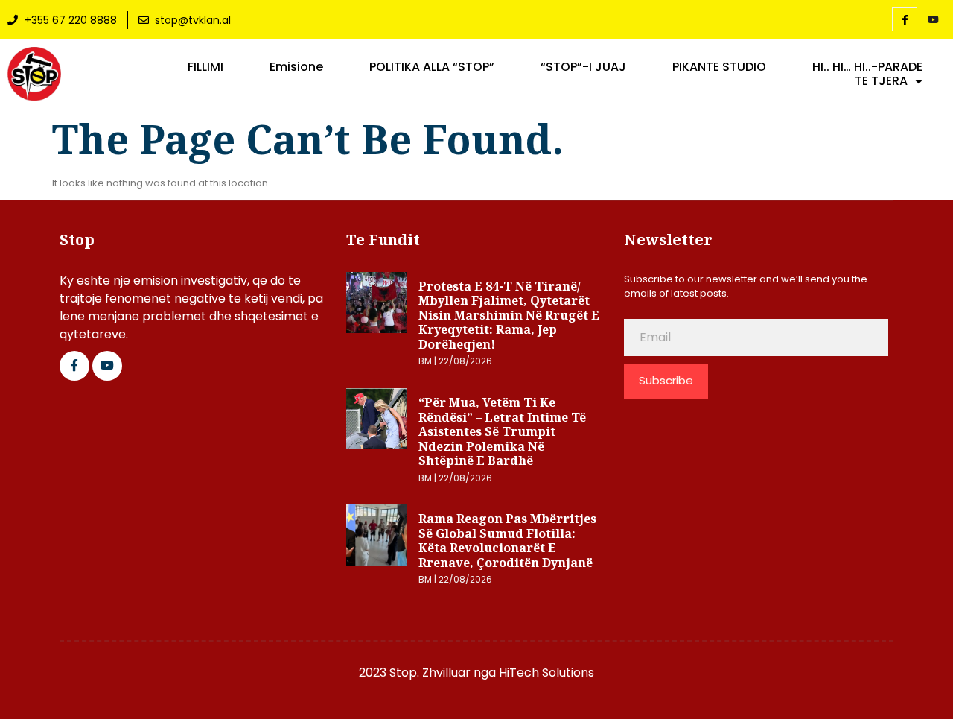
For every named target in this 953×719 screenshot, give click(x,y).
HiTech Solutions (546, 672)
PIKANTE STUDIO (719, 67)
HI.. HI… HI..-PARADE (867, 67)
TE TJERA (881, 81)
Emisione (296, 67)
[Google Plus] (107, 366)
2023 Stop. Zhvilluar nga (429, 672)
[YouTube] (933, 20)
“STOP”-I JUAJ (583, 67)
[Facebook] (904, 19)
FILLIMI (205, 67)
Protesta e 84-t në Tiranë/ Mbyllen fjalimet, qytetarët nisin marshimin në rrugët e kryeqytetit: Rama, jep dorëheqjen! (508, 315)
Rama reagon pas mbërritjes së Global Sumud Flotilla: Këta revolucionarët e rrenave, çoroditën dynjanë (507, 540)
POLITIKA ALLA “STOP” (431, 67)
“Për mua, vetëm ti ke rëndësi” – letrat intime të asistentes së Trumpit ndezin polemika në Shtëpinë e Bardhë (502, 431)
